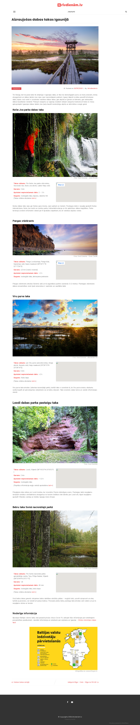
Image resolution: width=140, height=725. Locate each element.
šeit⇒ (34, 198)
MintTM (73, 719)
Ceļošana (16, 89)
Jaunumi (71, 11)
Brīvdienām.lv (92, 88)
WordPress (125, 723)
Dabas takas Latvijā (21, 682)
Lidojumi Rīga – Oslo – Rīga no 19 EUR (82, 682)
